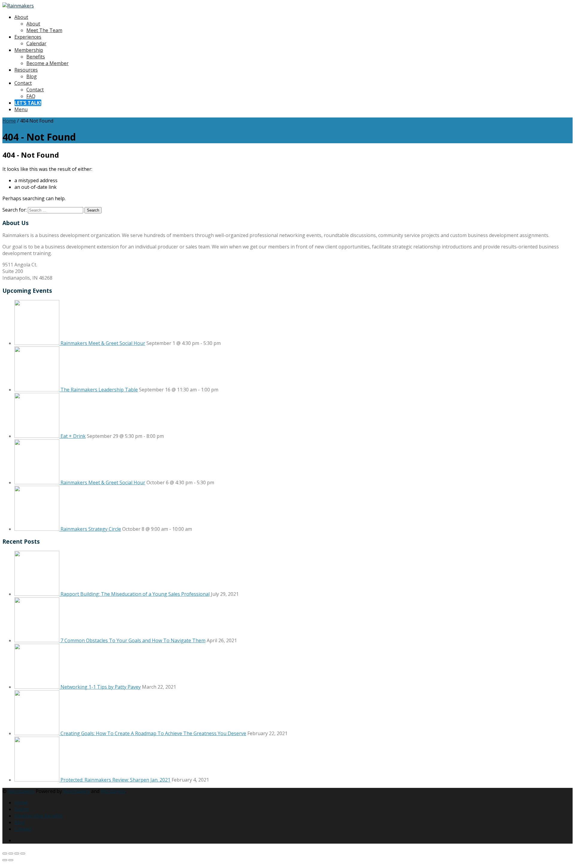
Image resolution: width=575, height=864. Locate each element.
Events (21, 809)
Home (9, 120)
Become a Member (47, 63)
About (21, 17)
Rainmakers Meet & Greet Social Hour (102, 343)
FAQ (30, 96)
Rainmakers (21, 791)
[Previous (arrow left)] (4, 860)
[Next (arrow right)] (10, 860)
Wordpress (113, 791)
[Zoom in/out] (4, 853)
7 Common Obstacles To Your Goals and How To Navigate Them (132, 640)
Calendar (36, 43)
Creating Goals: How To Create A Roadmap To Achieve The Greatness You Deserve (153, 733)
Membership (28, 50)
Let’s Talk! (27, 102)
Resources (26, 70)
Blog (31, 76)
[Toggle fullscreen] (10, 853)
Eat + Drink (73, 436)
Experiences (27, 37)
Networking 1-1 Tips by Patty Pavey (100, 687)
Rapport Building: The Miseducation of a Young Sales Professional (135, 594)
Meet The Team (44, 30)
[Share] (16, 853)
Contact (23, 83)
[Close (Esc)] (22, 853)
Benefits (35, 56)
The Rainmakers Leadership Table (99, 389)
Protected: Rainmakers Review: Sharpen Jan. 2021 (115, 779)
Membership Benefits (38, 815)
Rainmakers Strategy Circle (90, 529)
